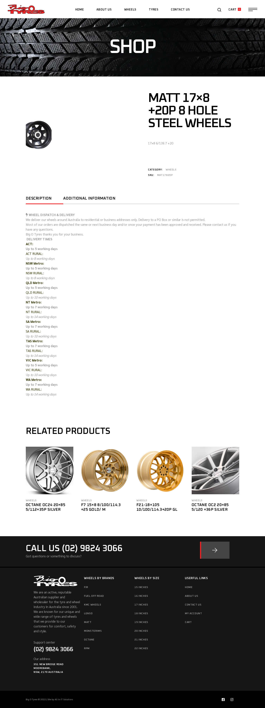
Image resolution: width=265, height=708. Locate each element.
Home (189, 587)
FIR (86, 587)
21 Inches (141, 640)
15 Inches (141, 587)
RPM (87, 648)
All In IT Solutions (64, 699)
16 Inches (141, 596)
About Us (191, 596)
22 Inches (141, 648)
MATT (88, 622)
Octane (89, 640)
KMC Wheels (92, 605)
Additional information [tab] (89, 198)
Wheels (171, 170)
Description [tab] (39, 198)
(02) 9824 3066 (53, 649)
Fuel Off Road (94, 596)
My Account (193, 613)
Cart (188, 622)
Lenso (88, 613)
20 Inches (141, 631)
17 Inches (141, 605)
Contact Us (193, 605)
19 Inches (141, 622)
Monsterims (93, 631)
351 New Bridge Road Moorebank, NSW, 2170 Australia (48, 668)
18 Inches (141, 613)
